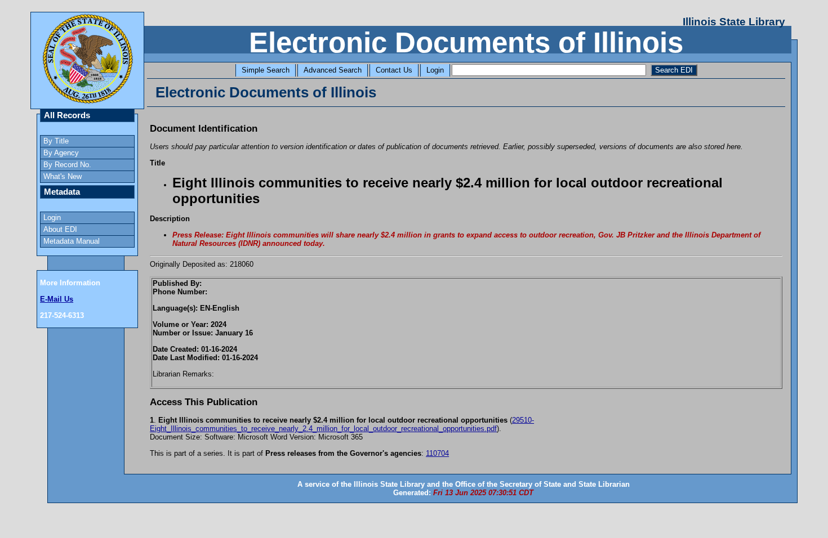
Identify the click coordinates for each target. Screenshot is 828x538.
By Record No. (67, 164)
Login (435, 70)
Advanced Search (333, 70)
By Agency (61, 153)
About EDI (60, 229)
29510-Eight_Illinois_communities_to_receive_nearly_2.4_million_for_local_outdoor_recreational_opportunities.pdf (342, 424)
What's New (62, 176)
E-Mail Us (56, 299)
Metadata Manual (71, 241)
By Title (56, 141)
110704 (437, 453)
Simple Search (266, 70)
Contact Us (394, 70)
